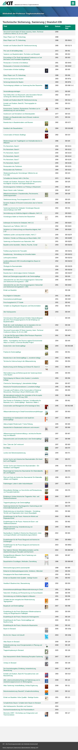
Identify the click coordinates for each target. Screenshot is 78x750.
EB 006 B (68, 40)
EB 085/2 (68, 545)
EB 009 (67, 91)
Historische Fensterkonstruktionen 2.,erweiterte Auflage (21, 387)
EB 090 (67, 571)
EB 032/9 (68, 241)
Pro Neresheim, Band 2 (11, 146)
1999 (56, 453)
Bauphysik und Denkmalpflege (13, 606)
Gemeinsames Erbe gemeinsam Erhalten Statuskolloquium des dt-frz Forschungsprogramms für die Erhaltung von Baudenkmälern (23, 319)
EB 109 (67, 668)
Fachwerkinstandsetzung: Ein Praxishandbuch (18, 709)
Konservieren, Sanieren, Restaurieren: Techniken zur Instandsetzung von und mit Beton (22, 109)
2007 (56, 606)
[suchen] (68, 3)
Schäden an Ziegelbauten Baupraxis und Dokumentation (22, 306)
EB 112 (67, 691)
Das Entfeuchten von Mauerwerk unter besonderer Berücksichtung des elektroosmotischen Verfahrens (23, 95)
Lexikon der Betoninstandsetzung (14, 453)
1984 (56, 69)
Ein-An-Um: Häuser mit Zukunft (13, 635)
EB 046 (67, 325)
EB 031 (67, 208)
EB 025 (67, 181)
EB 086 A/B (69, 550)
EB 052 (67, 358)
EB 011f (67, 674)
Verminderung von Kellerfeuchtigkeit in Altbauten (19, 596)
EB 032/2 (68, 216)
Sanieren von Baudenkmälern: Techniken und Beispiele (21, 54)
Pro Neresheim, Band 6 (11, 156)
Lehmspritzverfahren (10, 258)
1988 (56, 37)
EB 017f (67, 122)
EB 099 (67, 611)
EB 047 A (68, 330)
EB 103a (68, 629)
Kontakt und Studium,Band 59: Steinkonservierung (20, 45)
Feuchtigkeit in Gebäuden (11, 296)
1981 (56, 54)
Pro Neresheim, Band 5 (11, 153)
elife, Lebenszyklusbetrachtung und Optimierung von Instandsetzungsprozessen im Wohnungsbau (21, 681)
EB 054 (67, 367)
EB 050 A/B (69, 346)
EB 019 (67, 135)
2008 (56, 642)
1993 (56, 245)
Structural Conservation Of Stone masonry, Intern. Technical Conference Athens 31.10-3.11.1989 (23, 32)
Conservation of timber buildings (14, 69)
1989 (56, 166)
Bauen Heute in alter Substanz (13, 190)
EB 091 (67, 574)
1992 (56, 199)
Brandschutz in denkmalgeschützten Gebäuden (19, 273)
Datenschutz (17, 747)
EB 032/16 (68, 269)
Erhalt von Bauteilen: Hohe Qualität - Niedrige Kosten (20, 697)
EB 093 (67, 583)
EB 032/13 (68, 258)
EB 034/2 (68, 285)
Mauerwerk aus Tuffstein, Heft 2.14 (15, 226)
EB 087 (67, 555)
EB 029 (67, 199)
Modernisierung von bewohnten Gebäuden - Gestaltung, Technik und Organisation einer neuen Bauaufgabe (21, 512)
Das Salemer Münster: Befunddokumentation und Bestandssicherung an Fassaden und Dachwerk (21, 551)
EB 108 (67, 663)
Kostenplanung (8, 269)
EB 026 (67, 187)
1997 (56, 411)
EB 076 (67, 490)
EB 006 (67, 75)
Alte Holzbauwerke (9, 312)
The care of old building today (13, 51)
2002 (56, 533)
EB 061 (67, 400)
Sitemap (33, 747)
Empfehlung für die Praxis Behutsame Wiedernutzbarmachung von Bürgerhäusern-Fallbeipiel (22, 612)
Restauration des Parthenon (12, 166)
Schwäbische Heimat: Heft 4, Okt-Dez (16, 178)
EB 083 (67, 527)
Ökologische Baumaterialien (12, 266)
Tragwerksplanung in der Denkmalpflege (16, 502)
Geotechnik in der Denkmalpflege (14, 346)
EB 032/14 (68, 261)
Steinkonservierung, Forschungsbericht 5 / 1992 (19, 199)
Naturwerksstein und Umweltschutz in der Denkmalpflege (22, 439)
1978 (56, 108)
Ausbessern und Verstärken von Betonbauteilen (19, 114)
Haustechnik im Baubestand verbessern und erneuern (21, 427)
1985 (56, 45)
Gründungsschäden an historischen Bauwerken (19, 216)
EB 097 (67, 599)
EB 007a (68, 78)
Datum (57, 26)
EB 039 (67, 296)
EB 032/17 (68, 273)
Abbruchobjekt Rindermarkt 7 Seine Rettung (18, 424)
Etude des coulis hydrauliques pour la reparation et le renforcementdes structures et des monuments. (22, 326)
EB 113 (67, 697)
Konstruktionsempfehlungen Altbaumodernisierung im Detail (23, 589)
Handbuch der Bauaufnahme (12, 128)
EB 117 (67, 713)
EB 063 (67, 411)
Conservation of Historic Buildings (14, 135)
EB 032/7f (68, 235)
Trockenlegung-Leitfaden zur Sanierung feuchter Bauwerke (22, 85)
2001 (56, 511)
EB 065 (67, 424)
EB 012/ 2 (68, 100)
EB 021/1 (68, 146)
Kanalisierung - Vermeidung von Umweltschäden (19, 254)
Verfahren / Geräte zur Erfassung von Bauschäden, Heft (22, 238)
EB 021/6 (68, 163)
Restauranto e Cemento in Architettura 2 (16, 66)
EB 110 (67, 680)
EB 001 (67, 51)
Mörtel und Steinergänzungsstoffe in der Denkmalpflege (21, 276)
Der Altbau (6, 448)
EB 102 (67, 625)
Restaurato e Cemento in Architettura (15, 63)
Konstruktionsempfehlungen (12, 299)
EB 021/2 (68, 149)
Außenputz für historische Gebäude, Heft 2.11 (18, 223)
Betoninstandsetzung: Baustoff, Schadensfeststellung (21, 691)
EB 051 (67, 352)
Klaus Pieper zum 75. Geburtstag (14, 37)
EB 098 (67, 606)
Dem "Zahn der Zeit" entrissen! (13, 444)
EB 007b (68, 82)
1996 (56, 400)
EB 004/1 (68, 63)
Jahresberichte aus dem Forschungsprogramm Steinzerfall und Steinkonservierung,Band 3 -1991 (22, 286)
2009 (56, 668)
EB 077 (67, 496)
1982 (56, 95)
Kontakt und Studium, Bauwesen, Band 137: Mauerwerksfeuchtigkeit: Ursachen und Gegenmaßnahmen (22, 182)
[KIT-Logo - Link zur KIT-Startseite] (8, 3)
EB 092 (67, 578)
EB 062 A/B (69, 406)
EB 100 (67, 617)
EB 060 (67, 395)
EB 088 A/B (69, 561)
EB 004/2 (68, 66)
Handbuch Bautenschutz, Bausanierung (16, 583)
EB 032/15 (68, 266)
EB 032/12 (68, 254)
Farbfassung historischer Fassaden (15, 251)
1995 (56, 269)
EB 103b (68, 635)
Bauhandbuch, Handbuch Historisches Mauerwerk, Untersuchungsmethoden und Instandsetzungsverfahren (22, 534)
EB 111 (67, 685)
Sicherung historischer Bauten (13, 78)
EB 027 (67, 190)
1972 (56, 51)
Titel (5, 26)
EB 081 (67, 516)
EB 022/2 (68, 170)
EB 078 (67, 502)
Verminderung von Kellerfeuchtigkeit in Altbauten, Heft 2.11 (22, 213)
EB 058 (67, 387)
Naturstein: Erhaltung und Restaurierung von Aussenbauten (23, 593)
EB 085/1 (68, 539)
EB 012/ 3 (68, 45)
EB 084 (67, 533)
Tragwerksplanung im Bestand (13, 650)
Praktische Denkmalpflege (12, 352)
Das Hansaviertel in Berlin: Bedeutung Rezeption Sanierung (23, 656)
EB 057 (67, 383)
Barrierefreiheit (26, 747)
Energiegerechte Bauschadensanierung (16, 574)
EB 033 (67, 276)
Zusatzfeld (68, 27)
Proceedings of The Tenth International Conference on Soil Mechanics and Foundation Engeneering (22, 58)
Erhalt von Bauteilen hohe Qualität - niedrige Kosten (20, 578)
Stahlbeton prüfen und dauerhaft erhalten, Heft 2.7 (19, 235)
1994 (56, 258)
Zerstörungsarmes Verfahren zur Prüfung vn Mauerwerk (22, 187)
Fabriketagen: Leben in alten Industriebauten (18, 483)
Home (4, 747)
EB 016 (67, 117)
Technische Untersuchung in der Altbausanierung (19, 361)
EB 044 (67, 312)
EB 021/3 (68, 153)
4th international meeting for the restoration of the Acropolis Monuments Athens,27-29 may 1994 (22, 396)
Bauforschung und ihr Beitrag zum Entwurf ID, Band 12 (21, 367)
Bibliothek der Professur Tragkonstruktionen (27, 4)
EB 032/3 (68, 223)
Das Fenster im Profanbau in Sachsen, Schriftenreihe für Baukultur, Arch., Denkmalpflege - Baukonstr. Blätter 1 (22, 401)
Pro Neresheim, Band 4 (11, 149)
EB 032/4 (68, 226)
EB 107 (67, 656)
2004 (56, 706)
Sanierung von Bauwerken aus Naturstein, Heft (19, 241)
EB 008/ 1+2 (69, 85)
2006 (56, 629)
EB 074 (67, 477)
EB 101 (67, 620)
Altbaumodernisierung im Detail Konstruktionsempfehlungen (23, 411)
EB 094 (67, 589)
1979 (56, 91)
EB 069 (67, 444)
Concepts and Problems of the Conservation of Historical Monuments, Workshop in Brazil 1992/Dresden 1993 (22, 391)
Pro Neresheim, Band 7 (11, 159)
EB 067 (67, 433)
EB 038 (67, 290)
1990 (56, 32)
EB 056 (67, 378)
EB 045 (67, 318)
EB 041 (67, 302)
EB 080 (67, 511)
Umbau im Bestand (9, 663)
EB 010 (67, 95)
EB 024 (67, 178)
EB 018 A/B (69, 128)
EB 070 (67, 448)
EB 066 (67, 427)
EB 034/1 (68, 280)
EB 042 (67, 306)
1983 (56, 78)
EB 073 (67, 471)
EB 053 (67, 361)
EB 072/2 (68, 466)
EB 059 (67, 390)
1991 (56, 216)
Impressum (10, 747)
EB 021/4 (68, 156)
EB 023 (67, 173)
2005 (56, 555)
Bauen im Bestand (9, 629)
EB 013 (67, 103)
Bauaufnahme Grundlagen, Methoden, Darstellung (20, 561)
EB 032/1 (68, 213)
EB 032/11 (68, 251)
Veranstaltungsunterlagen (11, 91)
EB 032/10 (68, 245)
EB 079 (67, 506)
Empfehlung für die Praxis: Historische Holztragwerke (21, 617)
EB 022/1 (68, 166)
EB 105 (67, 645)
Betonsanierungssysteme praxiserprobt (16, 568)
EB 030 (67, 203)
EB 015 (67, 114)
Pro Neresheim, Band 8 (11, 163)
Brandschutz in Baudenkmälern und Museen (18, 122)
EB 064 (67, 418)
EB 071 (67, 453)
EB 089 (67, 568)
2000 (56, 496)
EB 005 (67, 69)
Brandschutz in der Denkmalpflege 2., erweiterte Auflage (22, 358)
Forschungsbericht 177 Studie (13, 302)
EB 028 (67, 193)
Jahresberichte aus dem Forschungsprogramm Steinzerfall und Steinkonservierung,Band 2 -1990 (22, 280)
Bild (46, 26)
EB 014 (67, 108)
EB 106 (67, 650)
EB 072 (67, 459)
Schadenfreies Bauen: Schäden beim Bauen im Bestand (22, 703)
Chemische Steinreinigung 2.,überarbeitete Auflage (20, 383)
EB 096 (67, 596)
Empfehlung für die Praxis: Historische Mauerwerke (20, 625)
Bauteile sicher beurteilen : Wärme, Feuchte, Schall (20, 245)
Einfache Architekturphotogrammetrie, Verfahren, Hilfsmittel (23, 571)
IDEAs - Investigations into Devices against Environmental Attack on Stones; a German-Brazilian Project (22, 341)
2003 (56, 539)
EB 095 (67, 593)
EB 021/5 (68, 159)
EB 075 (67, 483)
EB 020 (67, 141)
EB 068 (67, 439)
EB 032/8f (68, 238)
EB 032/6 (68, 229)
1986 (56, 141)
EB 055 (67, 373)
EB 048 (67, 335)
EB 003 (67, 57)
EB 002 (67, 54)
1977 (56, 114)
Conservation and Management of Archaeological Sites (21, 406)
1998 (56, 477)
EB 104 (67, 642)
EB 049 (67, 340)
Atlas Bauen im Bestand (11, 642)
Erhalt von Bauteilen (10, 290)
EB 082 (67, 521)
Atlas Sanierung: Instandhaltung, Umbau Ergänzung (20, 685)
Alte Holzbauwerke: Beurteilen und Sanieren (17, 706)
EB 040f (67, 299)
